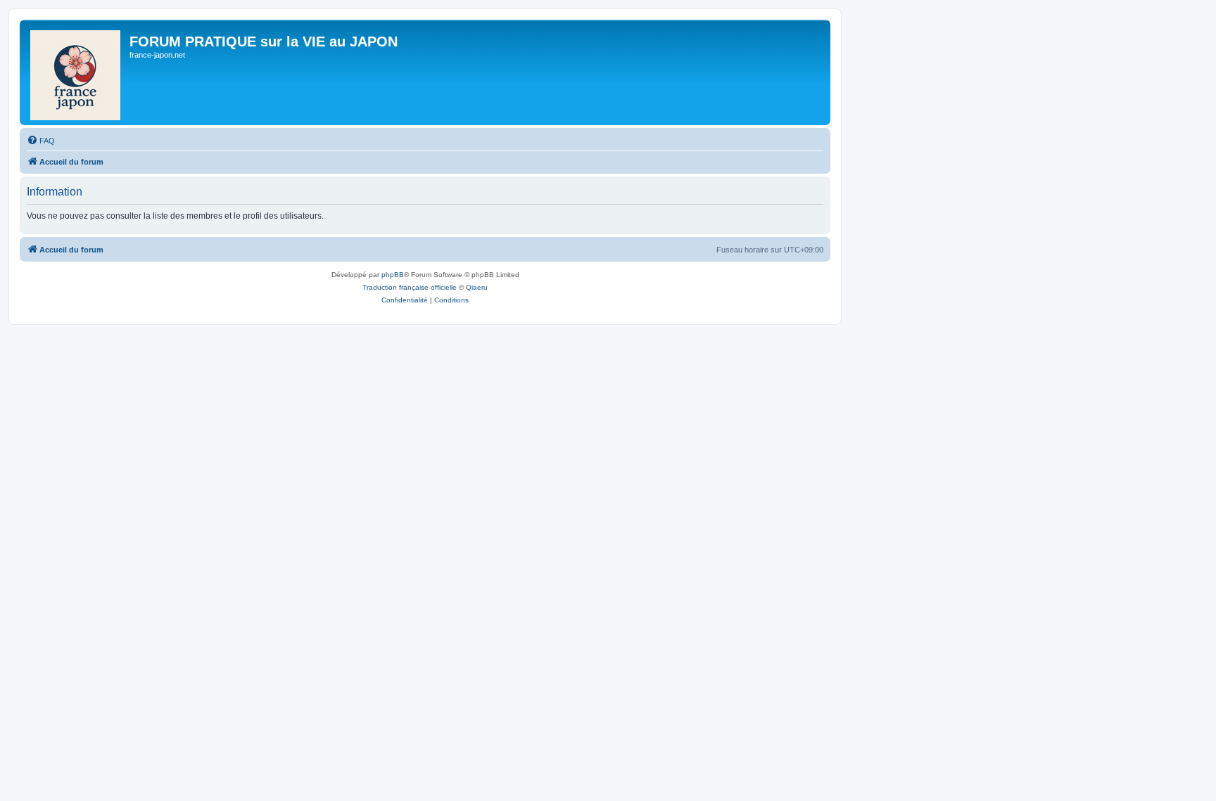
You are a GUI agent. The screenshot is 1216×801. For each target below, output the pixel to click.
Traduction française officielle (409, 287)
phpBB (392, 274)
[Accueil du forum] (76, 72)
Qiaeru (477, 287)
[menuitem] (41, 140)
